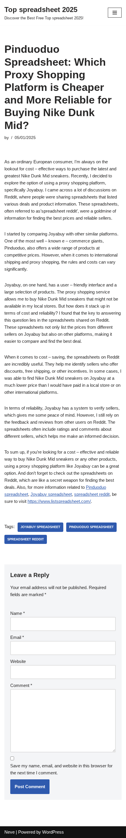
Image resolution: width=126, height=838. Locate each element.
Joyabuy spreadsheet (51, 494)
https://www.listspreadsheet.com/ (59, 501)
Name (17, 613)
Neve (9, 831)
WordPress (53, 831)
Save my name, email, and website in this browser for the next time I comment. (61, 769)
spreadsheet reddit (92, 494)
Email (17, 637)
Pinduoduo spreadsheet (91, 527)
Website (18, 661)
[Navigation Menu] (115, 13)
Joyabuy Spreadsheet (40, 527)
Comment (21, 685)
